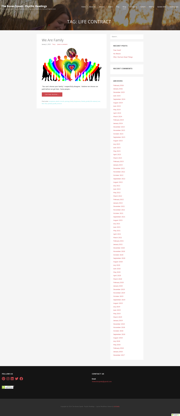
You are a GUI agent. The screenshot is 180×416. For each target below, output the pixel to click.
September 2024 (119, 99)
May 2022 (116, 192)
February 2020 (118, 282)
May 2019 (116, 313)
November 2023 (119, 130)
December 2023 (119, 127)
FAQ (117, 7)
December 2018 (119, 324)
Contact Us (133, 7)
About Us (92, 7)
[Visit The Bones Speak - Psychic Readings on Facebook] (21, 379)
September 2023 (119, 137)
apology (67, 101)
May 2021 (116, 230)
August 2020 (118, 262)
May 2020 (116, 272)
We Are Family (52, 40)
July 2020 (116, 265)
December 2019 (119, 289)
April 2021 (117, 234)
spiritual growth (52, 103)
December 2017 (119, 355)
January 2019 (118, 320)
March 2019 (117, 317)
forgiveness (77, 101)
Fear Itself (117, 50)
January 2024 (118, 123)
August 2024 (118, 103)
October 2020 (118, 255)
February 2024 (118, 120)
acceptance (52, 101)
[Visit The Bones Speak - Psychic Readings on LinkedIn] (12, 379)
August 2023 (118, 141)
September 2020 (119, 258)
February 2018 (118, 348)
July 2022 (116, 186)
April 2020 (117, 275)
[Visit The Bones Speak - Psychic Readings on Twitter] (16, 379)
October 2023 (118, 134)
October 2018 (118, 331)
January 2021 (118, 244)
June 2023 (117, 147)
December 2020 (119, 248)
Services (102, 7)
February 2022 (118, 199)
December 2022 (119, 168)
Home (83, 7)
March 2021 (117, 237)
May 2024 (116, 109)
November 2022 (119, 172)
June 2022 (117, 189)
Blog (124, 7)
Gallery (143, 7)
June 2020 (117, 269)
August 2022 (118, 182)
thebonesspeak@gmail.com (102, 381)
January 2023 (118, 165)
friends (83, 101)
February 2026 (118, 85)
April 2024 (117, 113)
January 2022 (118, 203)
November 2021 (119, 210)
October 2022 (118, 175)
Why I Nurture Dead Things (123, 57)
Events (110, 7)
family (71, 101)
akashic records (60, 101)
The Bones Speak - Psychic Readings (24, 6)
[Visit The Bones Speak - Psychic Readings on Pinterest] (3, 379)
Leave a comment (62, 44)
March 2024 (117, 116)
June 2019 (117, 310)
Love (98, 101)
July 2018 (116, 341)
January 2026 (118, 89)
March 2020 (117, 279)
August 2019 (118, 303)
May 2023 (116, 151)
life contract (93, 101)
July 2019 (116, 307)
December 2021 (119, 206)
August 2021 (118, 220)
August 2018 (118, 338)
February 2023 (118, 161)
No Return (117, 54)
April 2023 (117, 154)
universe (59, 103)
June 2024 (117, 106)
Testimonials (173, 7)
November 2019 (119, 293)
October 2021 (118, 213)
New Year (44, 103)
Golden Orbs (161, 7)
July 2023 (116, 144)
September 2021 (119, 217)
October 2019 (118, 296)
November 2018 (119, 327)
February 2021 (118, 241)
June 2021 (117, 227)
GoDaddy (116, 406)
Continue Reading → (52, 94)
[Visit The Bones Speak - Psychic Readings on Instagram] (7, 379)
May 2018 (116, 345)
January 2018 (118, 352)
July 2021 (116, 224)
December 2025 (119, 92)
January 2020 (118, 286)
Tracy (53, 44)
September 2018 (119, 334)
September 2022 (119, 179)
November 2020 (119, 251)
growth (88, 101)
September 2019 (119, 300)
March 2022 (117, 196)
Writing (151, 7)
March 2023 (117, 158)
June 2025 (117, 96)
